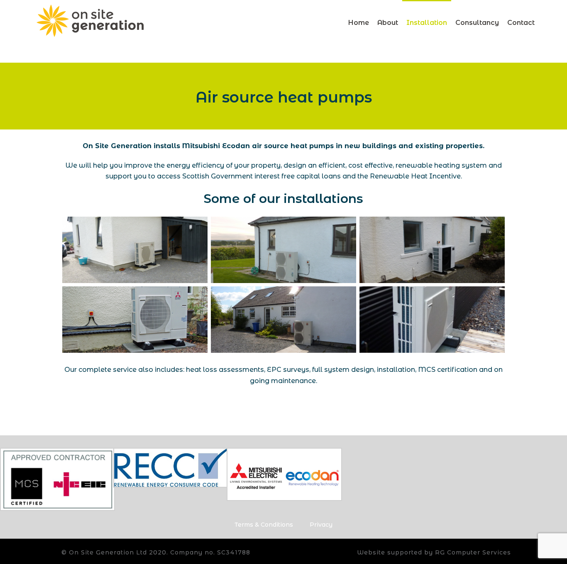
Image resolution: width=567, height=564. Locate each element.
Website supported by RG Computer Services (434, 552)
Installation (426, 23)
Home (358, 23)
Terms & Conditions (264, 524)
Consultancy (477, 23)
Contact (521, 23)
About (387, 23)
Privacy (321, 524)
